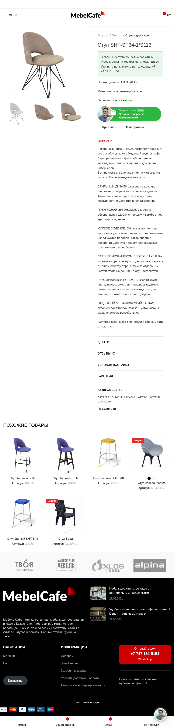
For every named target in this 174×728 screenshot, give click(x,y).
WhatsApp (145, 659)
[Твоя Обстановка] (24, 565)
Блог (6, 663)
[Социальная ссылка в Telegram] (92, 4)
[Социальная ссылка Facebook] (119, 408)
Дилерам (67, 655)
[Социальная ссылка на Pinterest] (124, 408)
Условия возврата (73, 670)
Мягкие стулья (125, 396)
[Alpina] (150, 565)
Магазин (9, 655)
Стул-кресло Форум (151, 482)
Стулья (117, 35)
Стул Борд (65, 538)
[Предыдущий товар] (153, 35)
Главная (103, 35)
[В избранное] (22, 468)
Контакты (15, 680)
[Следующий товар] (161, 35)
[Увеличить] (10, 94)
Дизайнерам (69, 663)
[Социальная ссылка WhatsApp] (87, 4)
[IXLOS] (108, 565)
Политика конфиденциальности (83, 685)
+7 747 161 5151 (144, 654)
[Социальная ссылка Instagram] (82, 4)
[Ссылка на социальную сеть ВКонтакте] (134, 408)
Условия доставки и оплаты (80, 678)
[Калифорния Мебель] (66, 565)
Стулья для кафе (137, 35)
